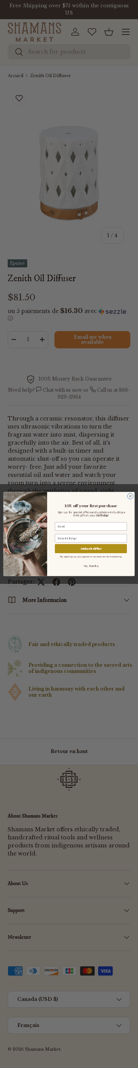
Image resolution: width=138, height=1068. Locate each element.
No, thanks (91, 566)
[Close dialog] (130, 496)
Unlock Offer (91, 548)
